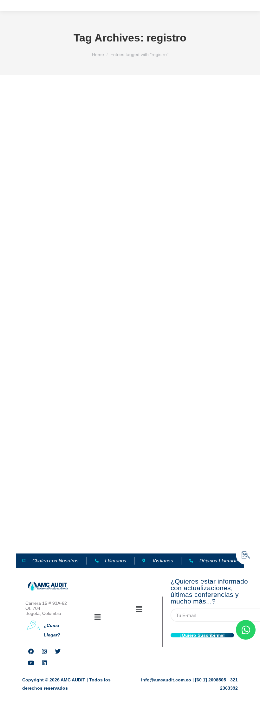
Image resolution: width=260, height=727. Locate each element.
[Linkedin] (44, 662)
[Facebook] (31, 651)
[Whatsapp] (246, 630)
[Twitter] (57, 651)
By (58, 262)
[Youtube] (31, 662)
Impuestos (25, 262)
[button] (97, 617)
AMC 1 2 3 (26, 527)
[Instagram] (44, 651)
